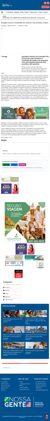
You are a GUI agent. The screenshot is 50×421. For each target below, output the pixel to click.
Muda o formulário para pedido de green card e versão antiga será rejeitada (13, 336)
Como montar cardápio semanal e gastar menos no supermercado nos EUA (35, 320)
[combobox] (25, 367)
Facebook (14, 164)
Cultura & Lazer (34, 12)
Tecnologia (41, 17)
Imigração (16, 12)
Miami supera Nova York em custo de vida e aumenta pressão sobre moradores (35, 336)
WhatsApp (6, 164)
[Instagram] (48, 3)
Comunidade (10, 12)
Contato (40, 12)
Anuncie (45, 12)
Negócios (34, 17)
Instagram (22, 164)
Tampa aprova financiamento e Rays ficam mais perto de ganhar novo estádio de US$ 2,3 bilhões (13, 352)
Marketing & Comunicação (21, 17)
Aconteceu (6, 17)
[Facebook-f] (45, 3)
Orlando (26, 12)
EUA (11, 17)
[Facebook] (47, 416)
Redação (5, 150)
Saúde (22, 12)
